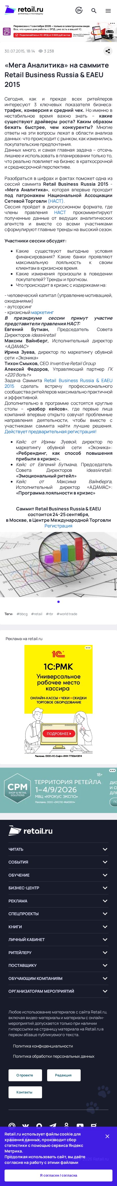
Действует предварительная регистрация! (51, 431)
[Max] (39, 1126)
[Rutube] (93, 1126)
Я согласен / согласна (58, 1175)
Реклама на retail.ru (24, 638)
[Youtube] (80, 1126)
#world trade (67, 613)
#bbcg (22, 613)
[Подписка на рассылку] (12, 1126)
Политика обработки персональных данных (53, 1056)
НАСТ (60, 212)
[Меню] (108, 10)
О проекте (24, 1075)
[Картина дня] (79, 10)
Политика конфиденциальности (43, 1046)
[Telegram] (52, 1126)
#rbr (49, 613)
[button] (58, 849)
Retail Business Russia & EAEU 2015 (58, 383)
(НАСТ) (56, 201)
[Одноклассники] (66, 1126)
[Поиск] (94, 10)
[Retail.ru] (34, 10)
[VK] (25, 1126)
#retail (36, 613)
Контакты (24, 1092)
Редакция (63, 1075)
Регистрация (58, 526)
